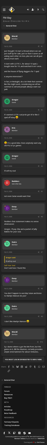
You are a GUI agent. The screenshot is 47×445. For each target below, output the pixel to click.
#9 (42, 316)
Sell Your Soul (9, 265)
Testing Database (11, 425)
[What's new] (38, 10)
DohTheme (40, 442)
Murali (7, 21)
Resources (8, 394)
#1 (42, 46)
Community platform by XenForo (24, 436)
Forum (7, 391)
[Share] (38, 46)
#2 (42, 110)
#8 (42, 289)
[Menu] (4, 10)
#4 (42, 166)
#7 (42, 252)
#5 (42, 191)
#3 (42, 138)
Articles (7, 406)
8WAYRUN (41, 438)
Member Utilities (19, 438)
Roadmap (8, 410)
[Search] (43, 10)
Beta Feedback (10, 413)
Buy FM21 (8, 398)
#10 (41, 342)
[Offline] (5, 36)
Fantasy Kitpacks (11, 422)
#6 (42, 217)
